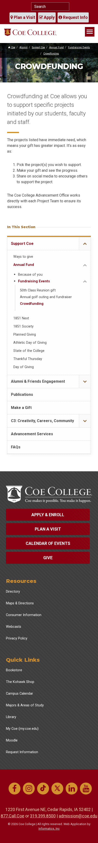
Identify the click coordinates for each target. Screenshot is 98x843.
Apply (49, 17)
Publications (22, 394)
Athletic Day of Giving (30, 343)
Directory (13, 592)
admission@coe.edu (78, 815)
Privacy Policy (16, 638)
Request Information (22, 752)
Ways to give (23, 257)
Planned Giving (24, 335)
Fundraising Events (79, 47)
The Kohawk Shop (20, 682)
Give (48, 557)
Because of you (30, 275)
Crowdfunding (51, 53)
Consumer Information (23, 615)
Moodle (12, 740)
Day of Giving (23, 367)
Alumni (24, 47)
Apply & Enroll (47, 514)
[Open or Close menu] (85, 243)
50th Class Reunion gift (38, 290)
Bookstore (14, 670)
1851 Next (21, 318)
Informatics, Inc (49, 828)
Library (11, 717)
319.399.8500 (43, 815)
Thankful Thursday (27, 359)
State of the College (28, 351)
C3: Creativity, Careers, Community (42, 421)
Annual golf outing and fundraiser (46, 297)
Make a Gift (21, 407)
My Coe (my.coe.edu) (22, 729)
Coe (12, 47)
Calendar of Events (48, 543)
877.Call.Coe (12, 815)
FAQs (15, 447)
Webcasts (13, 627)
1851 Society (23, 326)
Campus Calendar (19, 694)
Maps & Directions (20, 603)
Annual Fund (56, 47)
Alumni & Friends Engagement (38, 381)
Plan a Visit (24, 17)
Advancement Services (32, 434)
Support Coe (38, 47)
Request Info (75, 17)
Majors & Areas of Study (25, 705)
